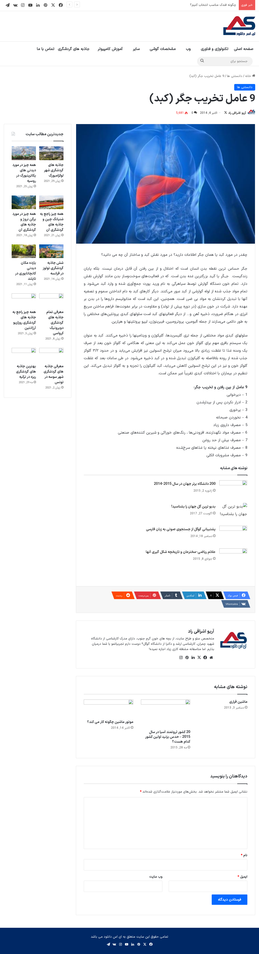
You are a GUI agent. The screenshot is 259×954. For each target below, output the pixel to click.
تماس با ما (45, 49)
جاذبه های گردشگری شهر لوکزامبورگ (53, 170)
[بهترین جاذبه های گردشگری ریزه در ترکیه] (24, 354)
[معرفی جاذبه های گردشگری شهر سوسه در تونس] (51, 354)
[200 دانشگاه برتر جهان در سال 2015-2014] (233, 489)
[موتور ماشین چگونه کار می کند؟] (108, 708)
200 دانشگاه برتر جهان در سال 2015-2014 (184, 484)
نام (244, 855)
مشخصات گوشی (163, 49)
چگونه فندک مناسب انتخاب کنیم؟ (213, 5)
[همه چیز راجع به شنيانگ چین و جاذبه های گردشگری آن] (51, 202)
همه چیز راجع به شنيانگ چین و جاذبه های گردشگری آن (51, 222)
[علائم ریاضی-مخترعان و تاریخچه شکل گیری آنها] (233, 557)
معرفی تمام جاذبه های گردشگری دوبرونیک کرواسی (54, 323)
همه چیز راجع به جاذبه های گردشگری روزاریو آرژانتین (24, 320)
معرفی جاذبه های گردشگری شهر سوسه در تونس (53, 374)
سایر (136, 49)
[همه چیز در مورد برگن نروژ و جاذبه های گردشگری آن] (24, 202)
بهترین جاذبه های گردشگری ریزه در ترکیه (26, 372)
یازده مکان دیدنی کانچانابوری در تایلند (25, 271)
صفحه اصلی (243, 49)
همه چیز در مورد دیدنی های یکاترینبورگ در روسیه (24, 173)
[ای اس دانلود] (239, 26)
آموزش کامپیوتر (110, 49)
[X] (199, 658)
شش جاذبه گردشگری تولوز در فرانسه (53, 268)
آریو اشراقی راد (237, 113)
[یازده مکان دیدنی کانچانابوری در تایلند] (24, 251)
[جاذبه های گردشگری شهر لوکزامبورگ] (51, 153)
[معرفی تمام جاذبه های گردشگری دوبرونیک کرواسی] (51, 300)
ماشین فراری (238, 702)
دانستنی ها (234, 76)
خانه (248, 76)
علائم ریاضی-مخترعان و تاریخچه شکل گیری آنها (180, 552)
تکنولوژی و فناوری (214, 49)
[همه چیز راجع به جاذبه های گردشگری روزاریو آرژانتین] (24, 300)
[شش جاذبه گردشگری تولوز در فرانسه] (51, 251)
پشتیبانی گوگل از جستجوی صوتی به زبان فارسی (180, 529)
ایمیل (242, 876)
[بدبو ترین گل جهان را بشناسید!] (233, 512)
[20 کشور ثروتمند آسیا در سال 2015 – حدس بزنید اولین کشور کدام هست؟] (165, 713)
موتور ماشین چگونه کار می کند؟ (110, 722)
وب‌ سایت (155, 876)
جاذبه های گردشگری (74, 49)
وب (188, 49)
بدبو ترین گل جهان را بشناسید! (193, 506)
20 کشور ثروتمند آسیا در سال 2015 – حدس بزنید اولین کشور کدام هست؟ (167, 736)
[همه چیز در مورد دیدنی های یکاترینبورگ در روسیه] (24, 153)
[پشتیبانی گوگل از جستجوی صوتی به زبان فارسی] (233, 535)
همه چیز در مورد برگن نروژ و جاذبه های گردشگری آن (24, 222)
